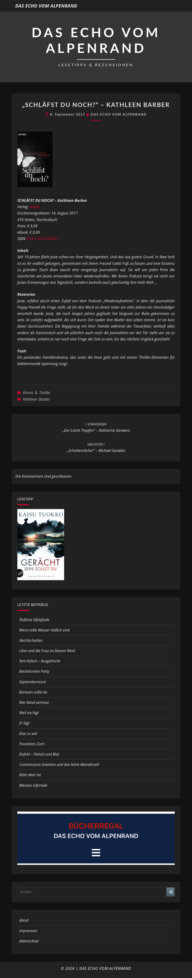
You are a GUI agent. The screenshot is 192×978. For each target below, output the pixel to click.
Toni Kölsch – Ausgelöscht (39, 661)
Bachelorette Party (34, 671)
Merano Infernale (33, 785)
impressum (28, 930)
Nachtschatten (31, 640)
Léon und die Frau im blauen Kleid (47, 650)
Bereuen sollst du (33, 692)
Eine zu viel (28, 733)
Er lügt (24, 723)
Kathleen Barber (36, 399)
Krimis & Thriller (37, 392)
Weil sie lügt (29, 712)
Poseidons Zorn (31, 743)
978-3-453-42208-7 (43, 238)
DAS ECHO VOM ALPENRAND (46, 6)
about (24, 920)
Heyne (35, 206)
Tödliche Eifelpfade (34, 619)
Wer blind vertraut (34, 702)
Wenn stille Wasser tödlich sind (44, 630)
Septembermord (32, 681)
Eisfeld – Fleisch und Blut (39, 754)
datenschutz (29, 941)
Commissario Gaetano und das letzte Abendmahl (59, 764)
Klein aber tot (30, 774)
